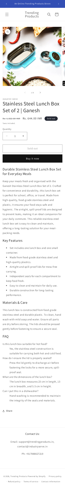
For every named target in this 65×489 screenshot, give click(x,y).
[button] (7, 14)
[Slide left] (25, 92)
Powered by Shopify (37, 476)
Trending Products (18, 476)
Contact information (50, 481)
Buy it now (32, 158)
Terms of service (31, 481)
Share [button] (9, 410)
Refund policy (14, 481)
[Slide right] (40, 92)
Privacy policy (55, 476)
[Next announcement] (58, 4)
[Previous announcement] (6, 4)
